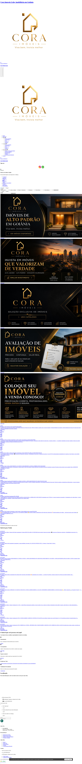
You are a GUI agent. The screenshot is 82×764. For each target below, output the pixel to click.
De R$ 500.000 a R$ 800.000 (22, 663)
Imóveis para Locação (7, 735)
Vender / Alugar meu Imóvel (10, 150)
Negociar (2, 658)
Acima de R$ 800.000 (32, 663)
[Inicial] (29, 133)
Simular (1, 643)
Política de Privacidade (7, 757)
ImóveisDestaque (5, 177)
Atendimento (2, 670)
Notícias (6, 153)
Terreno (6, 142)
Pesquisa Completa (8, 151)
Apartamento (7, 139)
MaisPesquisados (5, 184)
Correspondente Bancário (9, 154)
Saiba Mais (2, 650)
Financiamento (7, 152)
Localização (5, 185)
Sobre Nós (4, 136)
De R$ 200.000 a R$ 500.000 (11, 663)
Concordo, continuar (68, 759)
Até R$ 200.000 (3, 663)
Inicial (4, 135)
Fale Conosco (5, 756)
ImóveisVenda (5, 179)
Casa (6, 140)
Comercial (7, 141)
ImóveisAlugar (4, 181)
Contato (4, 155)
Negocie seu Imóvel (7, 182)
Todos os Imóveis (8, 138)
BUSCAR (56, 190)
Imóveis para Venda (6, 734)
